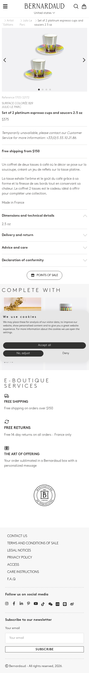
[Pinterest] (28, 603)
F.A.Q (11, 579)
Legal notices (19, 550)
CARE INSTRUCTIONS (23, 572)
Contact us (17, 536)
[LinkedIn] (21, 603)
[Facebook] (14, 603)
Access (13, 565)
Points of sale (47, 275)
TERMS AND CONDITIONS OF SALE (32, 543)
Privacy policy (19, 557)
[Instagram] (6, 603)
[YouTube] (35, 603)
